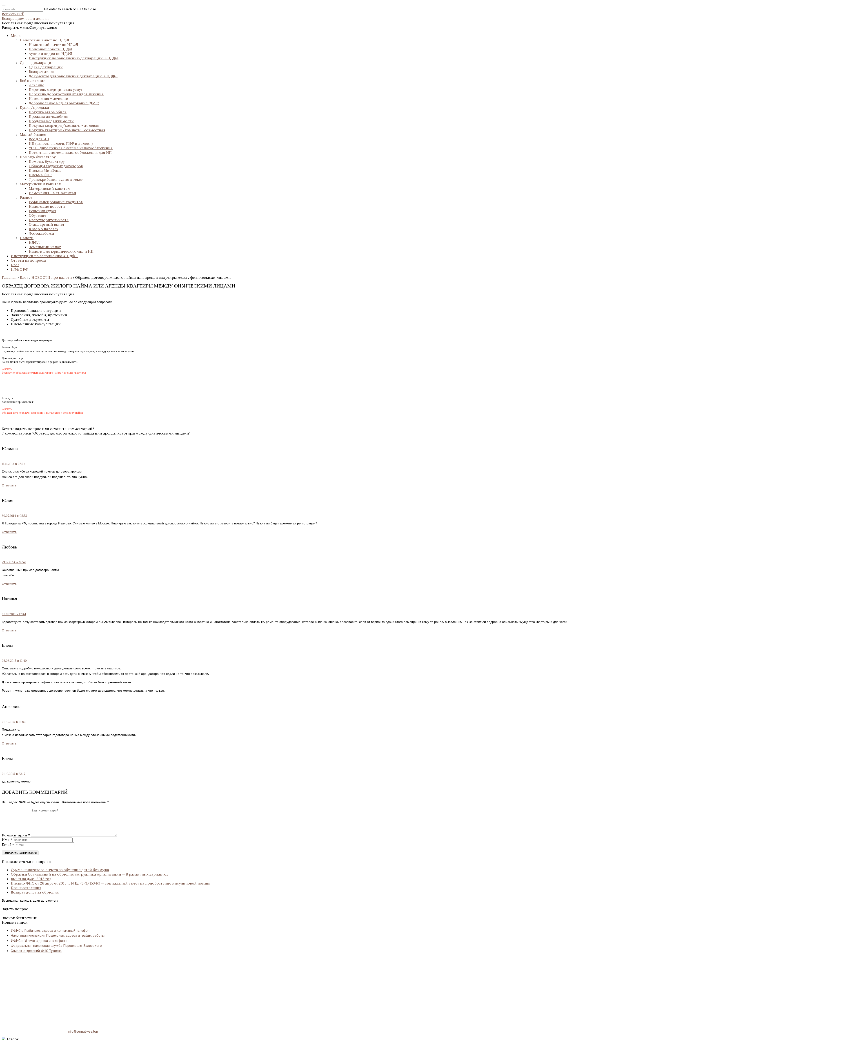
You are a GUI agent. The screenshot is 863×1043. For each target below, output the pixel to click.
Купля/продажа (34, 107)
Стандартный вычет (47, 224)
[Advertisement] (136, 988)
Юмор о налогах (43, 229)
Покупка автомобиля (48, 112)
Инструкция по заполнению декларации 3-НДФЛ (73, 58)
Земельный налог (45, 247)
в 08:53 (14, 516)
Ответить (9, 485)
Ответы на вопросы (28, 260)
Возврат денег (41, 71)
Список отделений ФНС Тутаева (36, 951)
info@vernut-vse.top (83, 1032)
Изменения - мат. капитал (52, 193)
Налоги (26, 238)
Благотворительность (49, 220)
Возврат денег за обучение (35, 892)
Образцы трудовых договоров (56, 166)
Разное (26, 197)
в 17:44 (14, 614)
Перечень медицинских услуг (55, 89)
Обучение (37, 215)
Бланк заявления (26, 887)
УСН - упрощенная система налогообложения (71, 148)
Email (8, 844)
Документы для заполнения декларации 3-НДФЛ (73, 76)
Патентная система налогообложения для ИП (70, 152)
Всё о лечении (33, 80)
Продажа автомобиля (48, 116)
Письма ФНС (40, 175)
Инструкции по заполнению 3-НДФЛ (44, 256)
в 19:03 (14, 722)
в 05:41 (14, 562)
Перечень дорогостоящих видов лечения (66, 94)
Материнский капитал (40, 184)
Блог (15, 265)
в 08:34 (13, 464)
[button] (29, 27)
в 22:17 (13, 774)
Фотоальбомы (41, 233)
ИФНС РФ (19, 269)
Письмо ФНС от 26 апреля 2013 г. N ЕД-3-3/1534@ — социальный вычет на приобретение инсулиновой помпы (110, 883)
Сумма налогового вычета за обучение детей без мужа (60, 869)
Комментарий (16, 835)
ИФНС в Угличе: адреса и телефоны (39, 941)
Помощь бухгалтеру (38, 157)
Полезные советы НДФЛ (50, 49)
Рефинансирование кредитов (56, 202)
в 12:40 (14, 661)
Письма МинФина (45, 170)
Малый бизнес (33, 134)
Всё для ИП (39, 139)
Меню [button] (16, 35)
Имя (7, 839)
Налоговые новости (47, 206)
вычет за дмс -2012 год (31, 878)
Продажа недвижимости (51, 121)
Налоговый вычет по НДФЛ (44, 40)
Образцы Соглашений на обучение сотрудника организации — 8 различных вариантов (89, 874)
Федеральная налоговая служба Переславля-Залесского (56, 946)
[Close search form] (3, 5)
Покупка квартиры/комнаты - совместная (67, 130)
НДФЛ (34, 242)
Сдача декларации (37, 62)
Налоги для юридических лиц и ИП (61, 251)
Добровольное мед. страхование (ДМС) (64, 103)
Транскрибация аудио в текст (56, 179)
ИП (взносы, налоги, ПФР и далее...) (61, 143)
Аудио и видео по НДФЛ (50, 53)
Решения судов (42, 211)
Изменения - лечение (48, 98)
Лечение (36, 85)
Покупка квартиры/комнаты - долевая (64, 125)
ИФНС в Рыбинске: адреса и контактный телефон (50, 931)
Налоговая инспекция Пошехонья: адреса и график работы (58, 936)
